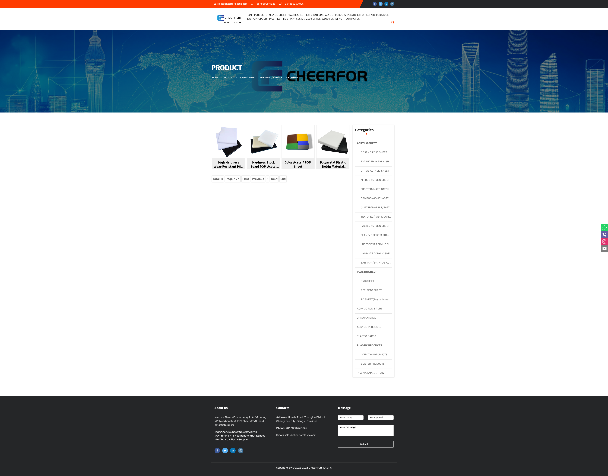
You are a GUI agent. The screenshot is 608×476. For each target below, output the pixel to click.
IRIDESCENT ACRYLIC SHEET (378, 244)
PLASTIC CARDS (366, 336)
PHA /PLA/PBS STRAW (370, 372)
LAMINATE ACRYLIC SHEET (377, 253)
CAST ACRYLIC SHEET (374, 152)
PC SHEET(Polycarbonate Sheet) (380, 299)
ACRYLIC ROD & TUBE (370, 308)
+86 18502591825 (296, 428)
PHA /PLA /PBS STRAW (281, 18)
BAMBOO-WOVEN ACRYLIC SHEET (381, 198)
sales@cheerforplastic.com (300, 435)
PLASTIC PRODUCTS (257, 18)
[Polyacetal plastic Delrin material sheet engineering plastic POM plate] (335, 147)
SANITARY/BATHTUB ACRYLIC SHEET (383, 262)
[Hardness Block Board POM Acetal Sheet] (266, 147)
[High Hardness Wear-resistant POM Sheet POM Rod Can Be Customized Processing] (231, 147)
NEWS (338, 18)
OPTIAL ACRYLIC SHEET (375, 170)
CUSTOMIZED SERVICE (308, 18)
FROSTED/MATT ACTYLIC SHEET (380, 189)
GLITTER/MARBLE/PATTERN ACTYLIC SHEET (387, 207)
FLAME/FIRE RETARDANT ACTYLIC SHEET (385, 235)
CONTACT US (353, 18)
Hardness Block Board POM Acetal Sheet (263, 167)
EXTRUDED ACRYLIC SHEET (377, 161)
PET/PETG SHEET (371, 290)
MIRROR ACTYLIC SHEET (375, 179)
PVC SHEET (367, 281)
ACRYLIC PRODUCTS (369, 326)
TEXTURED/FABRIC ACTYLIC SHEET (382, 216)
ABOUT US (328, 18)
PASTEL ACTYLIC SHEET (375, 225)
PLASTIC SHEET (367, 271)
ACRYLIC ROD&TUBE (377, 14)
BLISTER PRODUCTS (373, 363)
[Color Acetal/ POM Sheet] (300, 147)
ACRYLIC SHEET (247, 77)
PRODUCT (229, 77)
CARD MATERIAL (366, 317)
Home (215, 77)
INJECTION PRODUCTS (374, 354)
